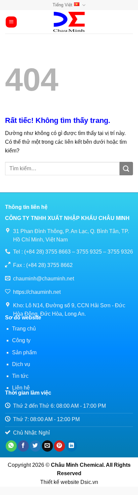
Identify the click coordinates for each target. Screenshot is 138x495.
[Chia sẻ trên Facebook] (23, 446)
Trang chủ (24, 328)
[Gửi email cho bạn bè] (47, 446)
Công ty (21, 340)
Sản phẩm (24, 352)
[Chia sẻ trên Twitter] (35, 446)
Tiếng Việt (62, 4)
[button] (11, 22)
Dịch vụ (21, 364)
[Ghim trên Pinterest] (59, 446)
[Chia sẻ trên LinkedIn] (71, 446)
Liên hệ (21, 388)
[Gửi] (126, 168)
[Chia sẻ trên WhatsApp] (11, 446)
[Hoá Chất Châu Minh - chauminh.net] (69, 22)
